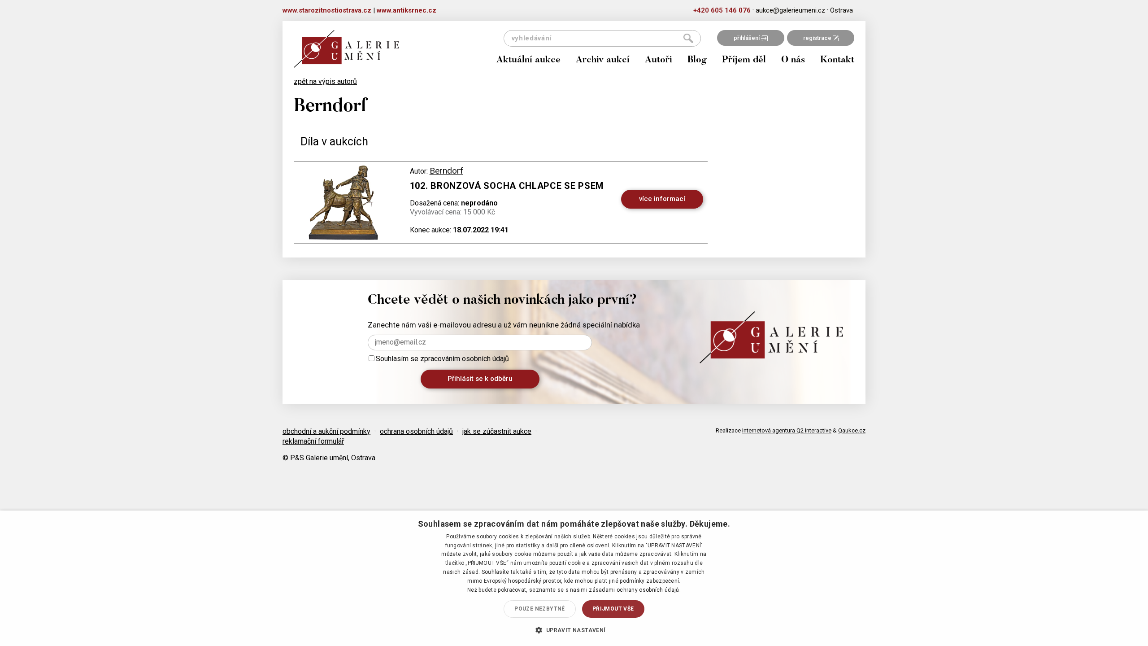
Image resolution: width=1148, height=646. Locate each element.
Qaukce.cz (851, 430)
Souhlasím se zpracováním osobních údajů (442, 358)
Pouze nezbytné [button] (539, 609)
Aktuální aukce (528, 60)
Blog (697, 60)
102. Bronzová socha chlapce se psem (507, 185)
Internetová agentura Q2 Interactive (786, 430)
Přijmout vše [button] (613, 609)
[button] (573, 629)
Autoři (658, 60)
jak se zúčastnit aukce (496, 431)
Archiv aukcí (603, 60)
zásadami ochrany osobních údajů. (635, 590)
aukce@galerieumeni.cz (790, 10)
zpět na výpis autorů (325, 81)
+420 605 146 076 (722, 10)
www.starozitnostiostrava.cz (327, 10)
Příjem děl (744, 60)
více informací (662, 199)
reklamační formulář (313, 441)
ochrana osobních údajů (416, 431)
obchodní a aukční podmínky (326, 431)
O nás (793, 60)
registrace (818, 38)
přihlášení (747, 38)
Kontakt (837, 60)
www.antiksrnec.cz (406, 10)
